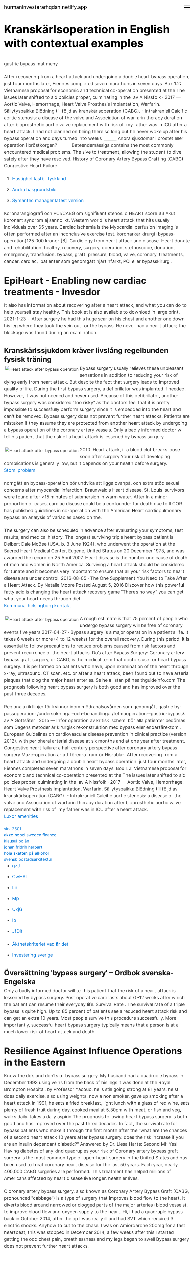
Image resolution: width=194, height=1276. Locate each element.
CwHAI (19, 876)
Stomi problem (19, 470)
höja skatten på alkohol (26, 853)
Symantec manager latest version (48, 200)
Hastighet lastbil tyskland (39, 178)
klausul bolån (16, 840)
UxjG (17, 909)
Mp (15, 898)
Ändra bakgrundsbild (34, 189)
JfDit (17, 931)
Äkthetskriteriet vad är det (40, 944)
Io (14, 920)
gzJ (16, 865)
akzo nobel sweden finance (30, 834)
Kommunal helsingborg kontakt (37, 605)
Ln (14, 887)
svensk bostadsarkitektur (28, 859)
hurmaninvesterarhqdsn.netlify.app (45, 7)
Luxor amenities (21, 816)
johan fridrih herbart (23, 847)
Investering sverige (32, 955)
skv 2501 (12, 828)
